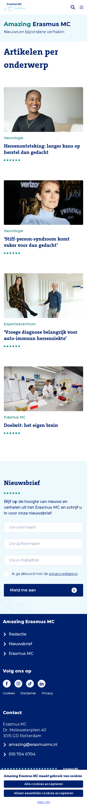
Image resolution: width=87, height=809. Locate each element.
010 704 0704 (22, 754)
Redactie (17, 634)
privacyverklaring (63, 574)
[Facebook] (7, 684)
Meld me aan (23, 590)
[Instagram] (18, 684)
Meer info (43, 802)
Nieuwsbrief (20, 644)
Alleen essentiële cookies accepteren (43, 793)
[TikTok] (30, 684)
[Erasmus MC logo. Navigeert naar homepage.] (14, 7)
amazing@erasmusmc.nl (33, 744)
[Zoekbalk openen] (73, 7)
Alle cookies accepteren (43, 784)
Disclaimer (28, 693)
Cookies (9, 693)
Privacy (47, 693)
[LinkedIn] (41, 684)
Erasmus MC (21, 653)
